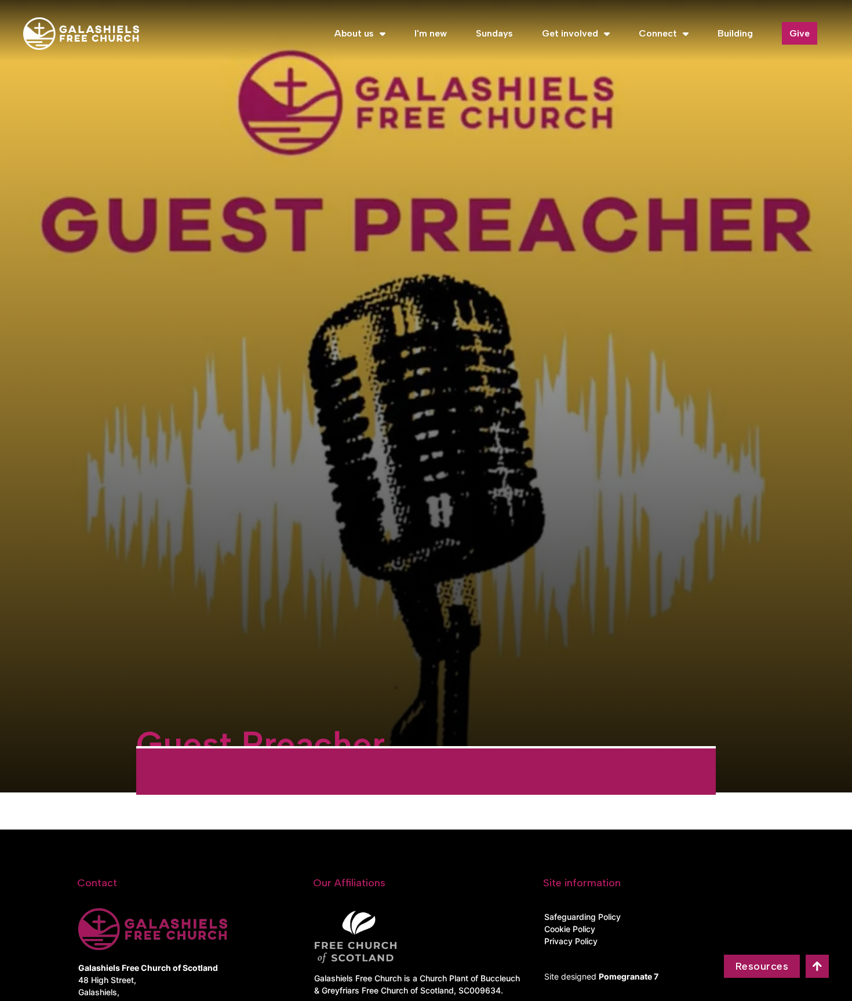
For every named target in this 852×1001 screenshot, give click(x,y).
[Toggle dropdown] (382, 33)
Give (799, 33)
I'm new (430, 33)
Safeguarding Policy (582, 917)
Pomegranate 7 (628, 976)
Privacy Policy (571, 941)
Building (735, 33)
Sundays (494, 33)
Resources (762, 966)
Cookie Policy (569, 929)
